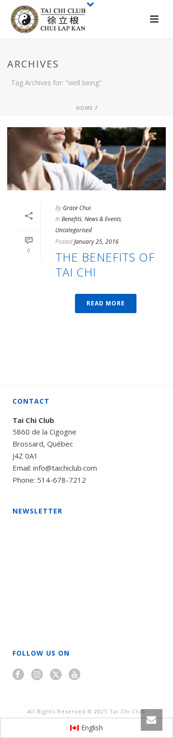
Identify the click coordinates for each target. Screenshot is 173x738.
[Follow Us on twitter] (56, 675)
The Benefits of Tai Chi (105, 264)
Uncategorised (73, 230)
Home (84, 108)
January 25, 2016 (96, 241)
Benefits (72, 219)
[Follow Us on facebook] (18, 675)
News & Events (103, 219)
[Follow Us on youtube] (74, 675)
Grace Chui (77, 208)
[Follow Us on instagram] (37, 675)
